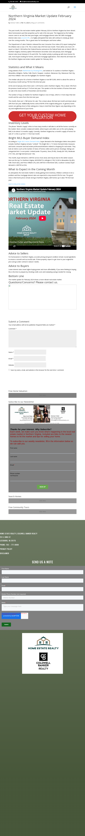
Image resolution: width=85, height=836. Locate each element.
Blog (32, 23)
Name (11, 352)
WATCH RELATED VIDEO (16, 184)
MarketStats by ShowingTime (32, 71)
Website (11, 365)
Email (10, 359)
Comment (12, 329)
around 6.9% (25, 38)
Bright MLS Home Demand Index (28, 141)
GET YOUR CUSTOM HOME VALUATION (42, 116)
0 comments (40, 23)
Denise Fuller (14, 23)
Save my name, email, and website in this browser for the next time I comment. (37, 370)
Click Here (42, 395)
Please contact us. (47, 282)
